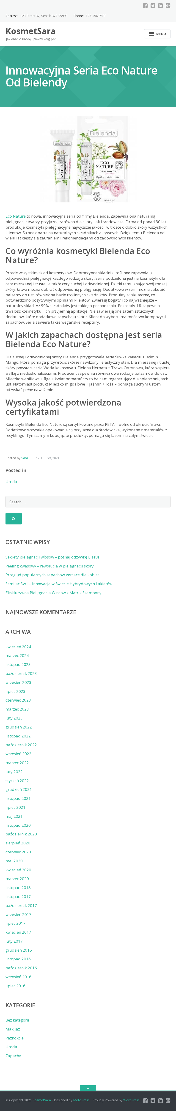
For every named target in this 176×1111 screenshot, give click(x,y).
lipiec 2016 (15, 985)
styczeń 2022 (17, 780)
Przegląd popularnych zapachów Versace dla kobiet (52, 574)
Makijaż (13, 1029)
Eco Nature (16, 216)
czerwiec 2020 (18, 852)
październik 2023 (21, 673)
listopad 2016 (18, 958)
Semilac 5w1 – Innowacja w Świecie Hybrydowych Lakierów (59, 583)
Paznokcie (15, 1038)
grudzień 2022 (19, 727)
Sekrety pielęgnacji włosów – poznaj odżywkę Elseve (52, 557)
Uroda (11, 481)
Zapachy (13, 1055)
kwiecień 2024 (18, 646)
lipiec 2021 (15, 807)
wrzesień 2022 (18, 753)
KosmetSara (42, 1100)
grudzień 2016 (19, 950)
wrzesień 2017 (18, 914)
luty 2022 (14, 771)
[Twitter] (153, 5)
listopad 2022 (18, 736)
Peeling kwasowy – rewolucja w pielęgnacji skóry (50, 566)
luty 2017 (14, 941)
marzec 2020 (17, 878)
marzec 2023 (17, 709)
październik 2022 (21, 744)
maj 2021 (14, 816)
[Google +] (168, 5)
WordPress (131, 1100)
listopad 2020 (18, 825)
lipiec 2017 (15, 923)
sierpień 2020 (18, 843)
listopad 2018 (18, 887)
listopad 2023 (18, 664)
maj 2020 (14, 860)
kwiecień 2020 (18, 869)
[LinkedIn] (160, 5)
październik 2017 (21, 905)
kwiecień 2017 (18, 932)
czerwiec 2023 (18, 700)
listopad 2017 (18, 896)
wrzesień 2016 (18, 976)
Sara (24, 458)
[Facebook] (145, 5)
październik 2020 (21, 834)
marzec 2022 (17, 762)
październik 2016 (21, 967)
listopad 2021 (18, 798)
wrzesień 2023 (18, 682)
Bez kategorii (17, 1020)
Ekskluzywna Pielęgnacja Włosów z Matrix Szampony (54, 592)
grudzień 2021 (19, 789)
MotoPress (81, 1100)
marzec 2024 (17, 655)
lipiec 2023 (15, 691)
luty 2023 (14, 718)
